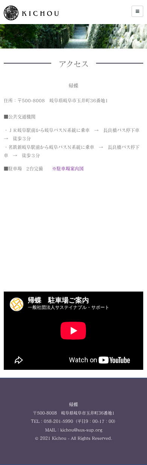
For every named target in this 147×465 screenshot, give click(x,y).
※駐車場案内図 (68, 168)
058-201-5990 (58, 421)
